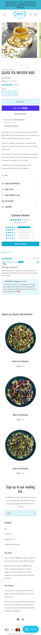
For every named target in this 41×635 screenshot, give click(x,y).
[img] (7, 258)
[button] (4, 14)
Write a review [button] (20, 244)
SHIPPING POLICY (10, 539)
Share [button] (6, 175)
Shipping (4, 81)
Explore (19, 366)
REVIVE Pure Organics (17, 634)
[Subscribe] (33, 513)
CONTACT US (8, 534)
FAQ (6, 529)
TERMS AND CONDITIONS (12, 544)
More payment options (20, 114)
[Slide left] (15, 65)
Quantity (4, 89)
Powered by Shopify (28, 634)
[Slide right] (25, 65)
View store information (11, 126)
